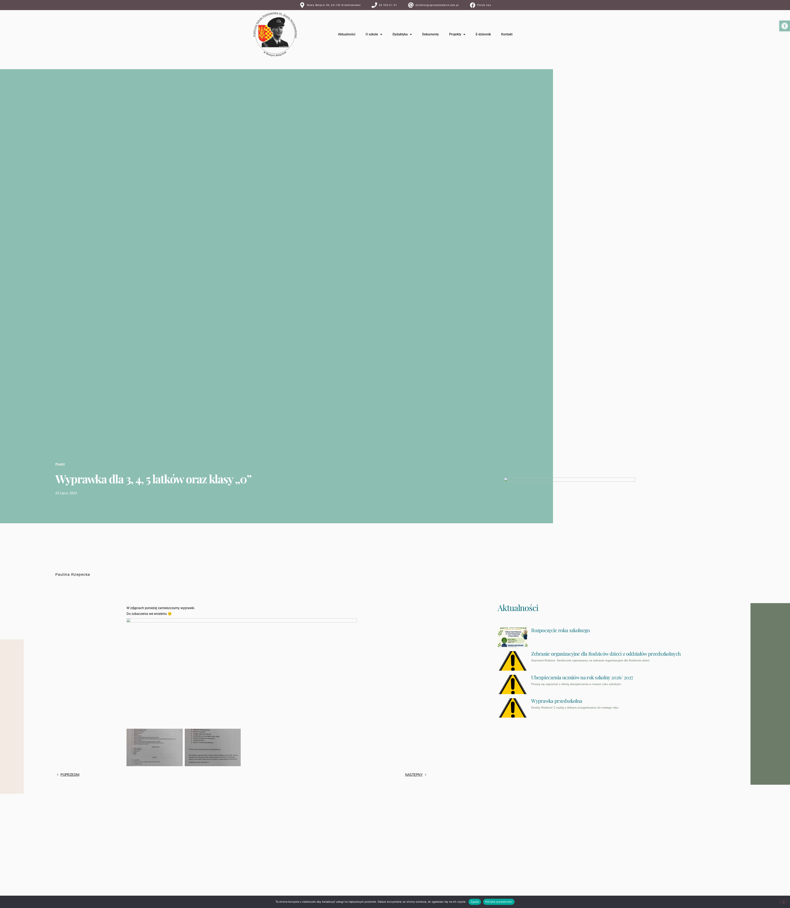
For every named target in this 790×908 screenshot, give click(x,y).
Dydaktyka (400, 34)
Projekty (455, 34)
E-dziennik (483, 34)
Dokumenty (430, 34)
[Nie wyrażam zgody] (783, 901)
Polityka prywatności (498, 901)
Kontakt (506, 34)
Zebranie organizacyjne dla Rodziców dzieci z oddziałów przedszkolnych (606, 653)
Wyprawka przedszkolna (556, 700)
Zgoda (475, 901)
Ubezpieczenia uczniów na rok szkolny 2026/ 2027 (582, 677)
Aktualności (346, 34)
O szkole (372, 34)
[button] (784, 26)
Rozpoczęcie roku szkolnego (560, 630)
